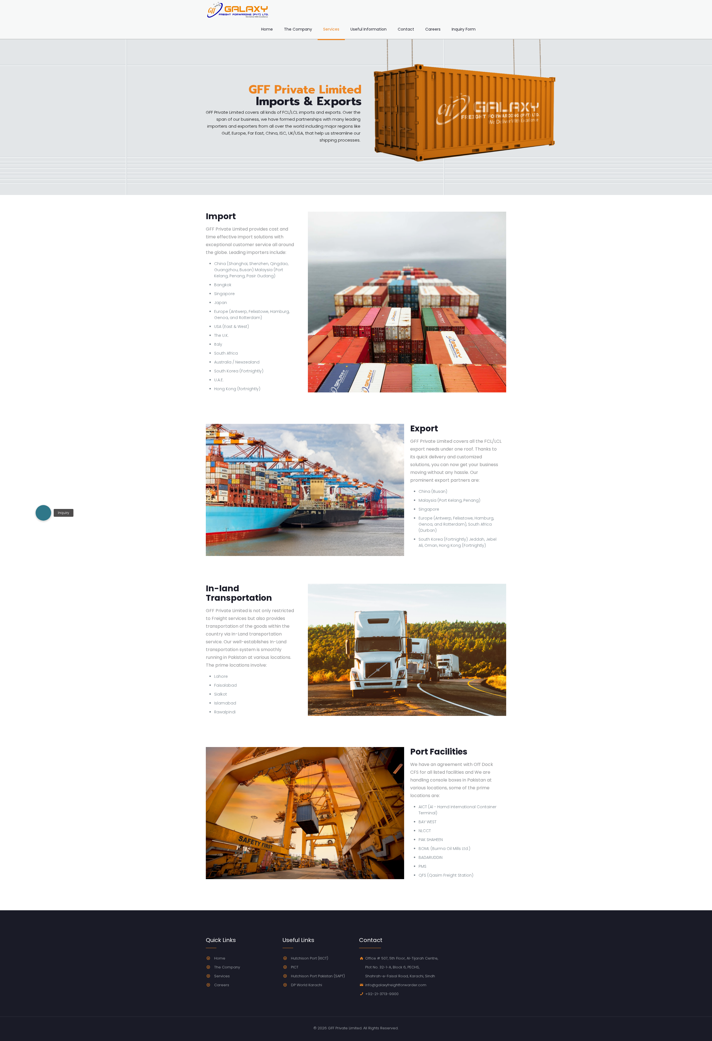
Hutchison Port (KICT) (309, 958)
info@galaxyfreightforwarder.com (395, 985)
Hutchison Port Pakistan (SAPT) (318, 976)
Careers (221, 985)
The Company (227, 967)
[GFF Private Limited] (238, 9)
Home (219, 958)
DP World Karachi (306, 985)
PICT (294, 967)
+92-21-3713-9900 (382, 994)
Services (222, 976)
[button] (43, 513)
